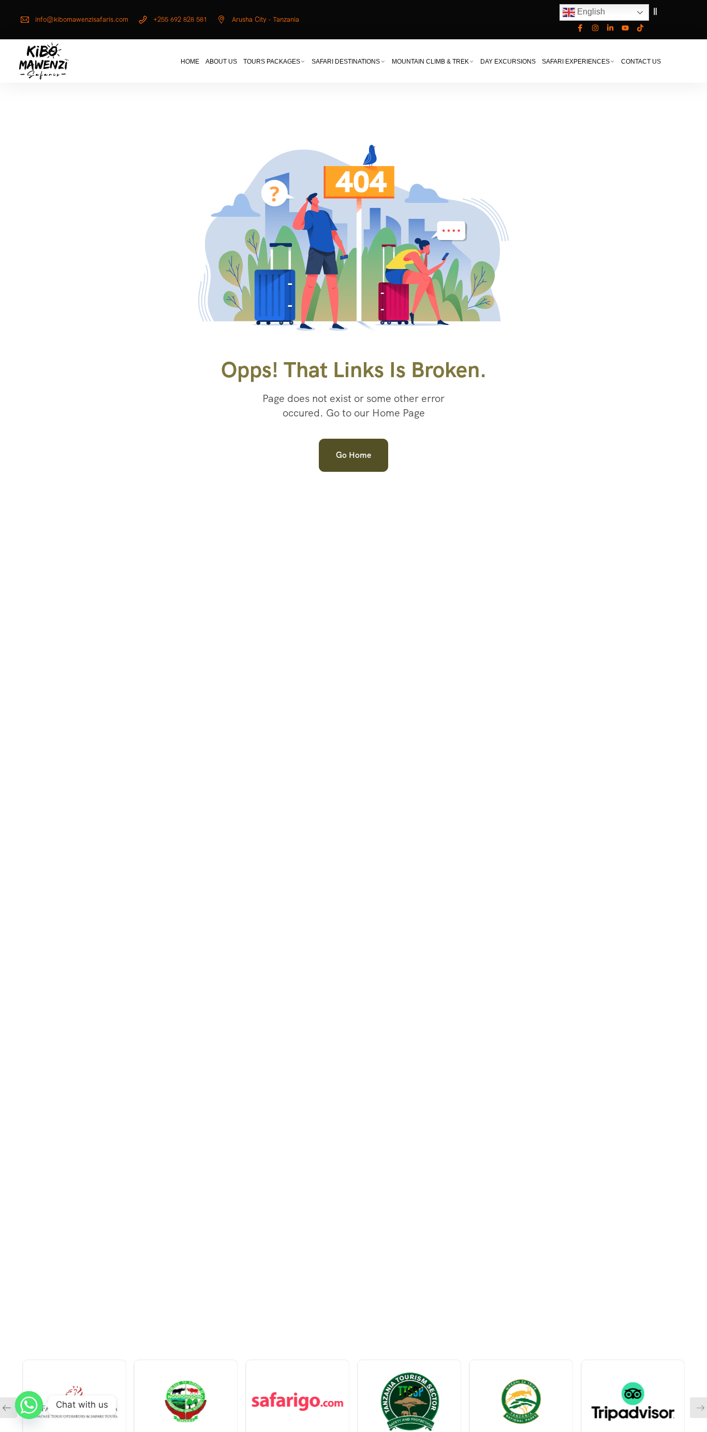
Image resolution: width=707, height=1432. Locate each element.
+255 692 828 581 (180, 19)
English (590, 11)
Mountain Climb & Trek (430, 61)
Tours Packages (271, 61)
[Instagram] (595, 28)
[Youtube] (625, 28)
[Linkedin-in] (610, 28)
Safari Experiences (576, 61)
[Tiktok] (640, 28)
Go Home (353, 455)
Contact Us (641, 61)
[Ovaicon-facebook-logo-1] (580, 28)
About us (221, 61)
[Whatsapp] (29, 1405)
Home (190, 61)
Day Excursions (508, 61)
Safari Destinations (346, 61)
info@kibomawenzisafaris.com (81, 19)
